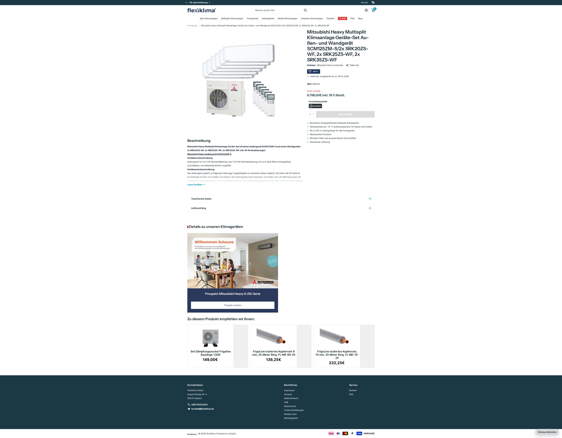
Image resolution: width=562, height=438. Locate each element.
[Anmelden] (366, 10)
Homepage (192, 25)
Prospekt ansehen (232, 305)
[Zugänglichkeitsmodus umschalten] (373, 2)
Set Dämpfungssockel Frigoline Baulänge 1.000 (211, 353)
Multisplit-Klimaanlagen (232, 18)
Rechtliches (290, 384)
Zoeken (305, 10)
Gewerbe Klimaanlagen (312, 18)
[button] (185, 2)
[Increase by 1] (313, 112)
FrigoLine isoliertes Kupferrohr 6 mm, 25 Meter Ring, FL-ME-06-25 (273, 353)
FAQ (353, 18)
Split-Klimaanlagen (209, 18)
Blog (360, 18)
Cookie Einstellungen (294, 410)
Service (353, 384)
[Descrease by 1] (313, 116)
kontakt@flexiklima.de (202, 409)
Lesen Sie (195, 184)
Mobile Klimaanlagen (287, 18)
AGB (286, 402)
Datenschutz (290, 406)
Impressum (289, 390)
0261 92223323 (199, 404)
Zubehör (330, 18)
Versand (288, 394)
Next (209, 2)
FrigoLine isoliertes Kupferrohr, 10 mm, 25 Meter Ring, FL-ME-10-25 (337, 354)
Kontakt (364, 2)
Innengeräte (252, 18)
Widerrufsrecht (291, 398)
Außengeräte (268, 18)
